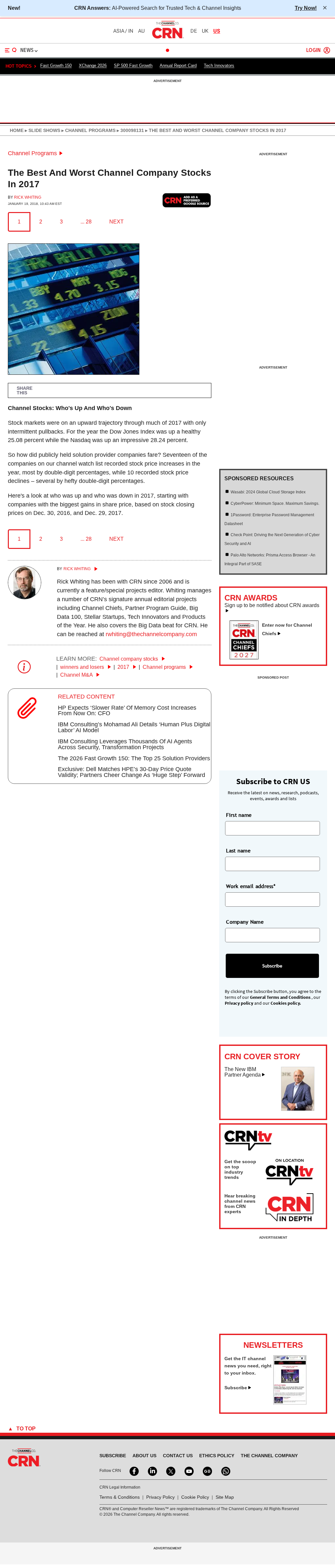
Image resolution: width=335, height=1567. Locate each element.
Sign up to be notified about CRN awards (271, 605)
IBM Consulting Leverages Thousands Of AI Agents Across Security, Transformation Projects (125, 744)
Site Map (225, 1497)
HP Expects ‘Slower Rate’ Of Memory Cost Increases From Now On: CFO (127, 710)
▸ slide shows (42, 130)
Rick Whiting (27, 197)
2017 (124, 667)
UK (205, 31)
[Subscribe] (290, 1403)
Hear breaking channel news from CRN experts (240, 1203)
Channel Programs (32, 153)
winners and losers (82, 667)
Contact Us (178, 1455)
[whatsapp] (225, 1470)
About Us (144, 1455)
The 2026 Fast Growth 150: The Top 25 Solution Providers (134, 758)
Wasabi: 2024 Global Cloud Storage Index (268, 492)
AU (141, 31)
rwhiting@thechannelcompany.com (151, 634)
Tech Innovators (219, 65)
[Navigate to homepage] (167, 38)
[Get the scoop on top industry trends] (289, 1173)
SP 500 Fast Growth (133, 65)
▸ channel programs (87, 130)
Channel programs (165, 667)
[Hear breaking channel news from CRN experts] (289, 1207)
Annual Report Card (178, 65)
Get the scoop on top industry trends (240, 1169)
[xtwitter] (170, 1470)
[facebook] (133, 1470)
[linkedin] (152, 1470)
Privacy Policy (160, 1497)
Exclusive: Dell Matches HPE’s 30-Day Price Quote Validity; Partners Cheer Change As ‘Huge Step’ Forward (131, 772)
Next (116, 221)
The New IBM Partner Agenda (242, 1072)
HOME (17, 130)
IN (130, 31)
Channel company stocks (129, 659)
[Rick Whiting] (24, 597)
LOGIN (313, 50)
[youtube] (188, 1470)
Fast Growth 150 (56, 65)
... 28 (86, 221)
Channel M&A (77, 675)
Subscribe (235, 1387)
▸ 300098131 (129, 130)
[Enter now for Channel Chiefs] (247, 657)
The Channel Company (269, 1455)
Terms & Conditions (119, 1497)
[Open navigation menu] (11, 50)
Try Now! (306, 8)
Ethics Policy (216, 1455)
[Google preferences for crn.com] (186, 200)
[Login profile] (326, 50)
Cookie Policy (195, 1497)
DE (193, 31)
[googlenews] (207, 1470)
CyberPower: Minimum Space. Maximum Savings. (275, 503)
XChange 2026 (93, 65)
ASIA (118, 31)
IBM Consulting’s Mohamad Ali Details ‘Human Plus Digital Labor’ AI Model (134, 727)
